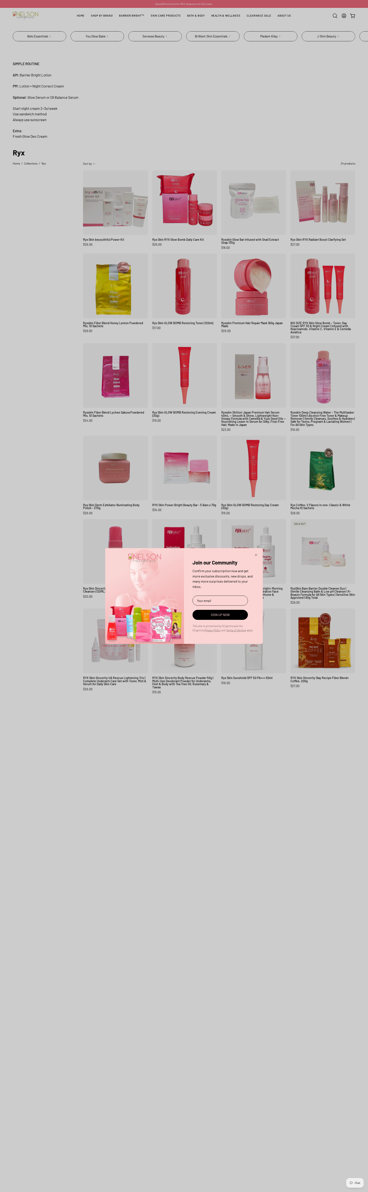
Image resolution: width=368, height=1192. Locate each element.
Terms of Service (236, 630)
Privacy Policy (212, 630)
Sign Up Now (220, 615)
